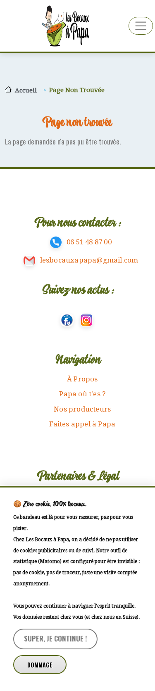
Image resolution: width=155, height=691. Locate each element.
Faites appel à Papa (82, 424)
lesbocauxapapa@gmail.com (89, 260)
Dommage (39, 664)
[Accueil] (64, 25)
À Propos (82, 379)
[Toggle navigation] (141, 26)
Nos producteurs (82, 409)
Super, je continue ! (55, 638)
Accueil (26, 90)
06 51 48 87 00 (89, 242)
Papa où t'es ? (82, 394)
